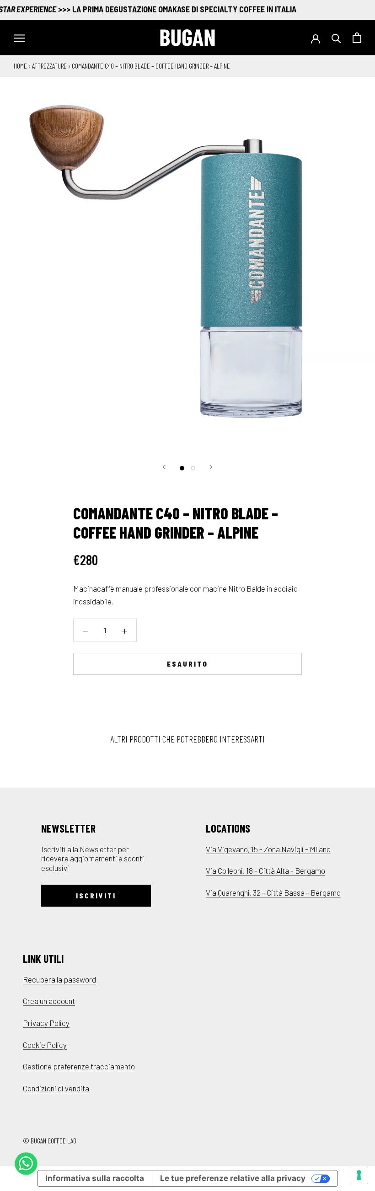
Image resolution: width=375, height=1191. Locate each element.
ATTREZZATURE (49, 65)
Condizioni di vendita (56, 1088)
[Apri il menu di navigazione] (19, 37)
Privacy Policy (46, 1022)
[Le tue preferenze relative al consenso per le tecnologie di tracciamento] (359, 1175)
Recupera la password (59, 979)
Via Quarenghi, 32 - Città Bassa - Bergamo (273, 892)
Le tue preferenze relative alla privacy (232, 1178)
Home (20, 65)
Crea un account (49, 1000)
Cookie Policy (45, 1044)
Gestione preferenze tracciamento (79, 1066)
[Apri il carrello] (357, 37)
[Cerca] (336, 38)
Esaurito (187, 664)
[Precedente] (164, 467)
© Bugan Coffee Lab (49, 1140)
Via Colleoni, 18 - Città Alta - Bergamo (265, 870)
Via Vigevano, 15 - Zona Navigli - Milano (268, 849)
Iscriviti (96, 896)
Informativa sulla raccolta (94, 1178)
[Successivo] (210, 467)
